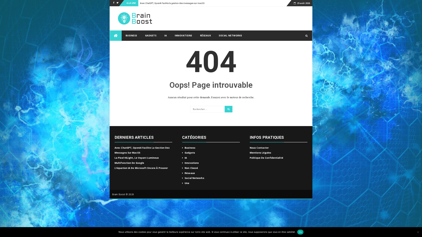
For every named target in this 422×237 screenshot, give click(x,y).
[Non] (418, 232)
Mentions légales (260, 152)
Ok (300, 232)
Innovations (183, 35)
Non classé (191, 168)
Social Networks (230, 35)
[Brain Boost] (116, 35)
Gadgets (151, 35)
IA (165, 35)
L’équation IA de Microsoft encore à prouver (141, 168)
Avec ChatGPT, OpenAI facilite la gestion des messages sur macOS (172, 3)
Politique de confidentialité (266, 157)
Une (187, 183)
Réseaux (205, 35)
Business (131, 35)
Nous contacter (259, 147)
